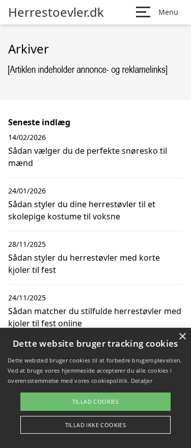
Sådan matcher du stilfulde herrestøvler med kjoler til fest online (94, 317)
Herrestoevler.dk (56, 12)
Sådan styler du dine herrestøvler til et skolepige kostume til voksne (81, 210)
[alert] (95, 388)
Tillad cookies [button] (95, 401)
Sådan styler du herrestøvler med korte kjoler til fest (84, 263)
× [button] (182, 337)
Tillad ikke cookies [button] (95, 425)
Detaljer (141, 380)
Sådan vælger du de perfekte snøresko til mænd (87, 157)
